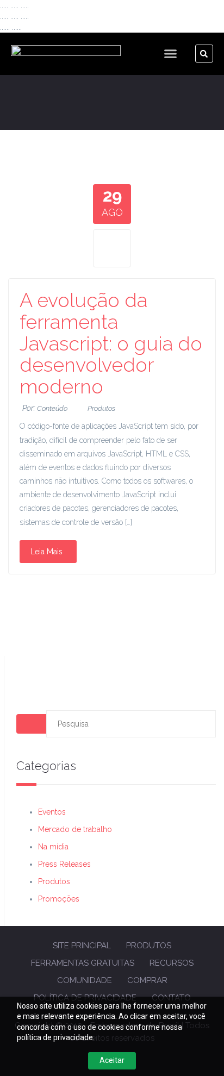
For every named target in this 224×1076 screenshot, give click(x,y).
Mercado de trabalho (75, 829)
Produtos (101, 408)
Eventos (52, 812)
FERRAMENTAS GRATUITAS (82, 963)
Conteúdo (52, 408)
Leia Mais (46, 551)
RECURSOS (172, 963)
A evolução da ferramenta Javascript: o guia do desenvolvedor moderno (111, 343)
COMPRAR (147, 980)
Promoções (58, 898)
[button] (170, 53)
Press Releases (64, 864)
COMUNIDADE (84, 980)
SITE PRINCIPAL (82, 945)
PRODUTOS (148, 945)
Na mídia (53, 846)
